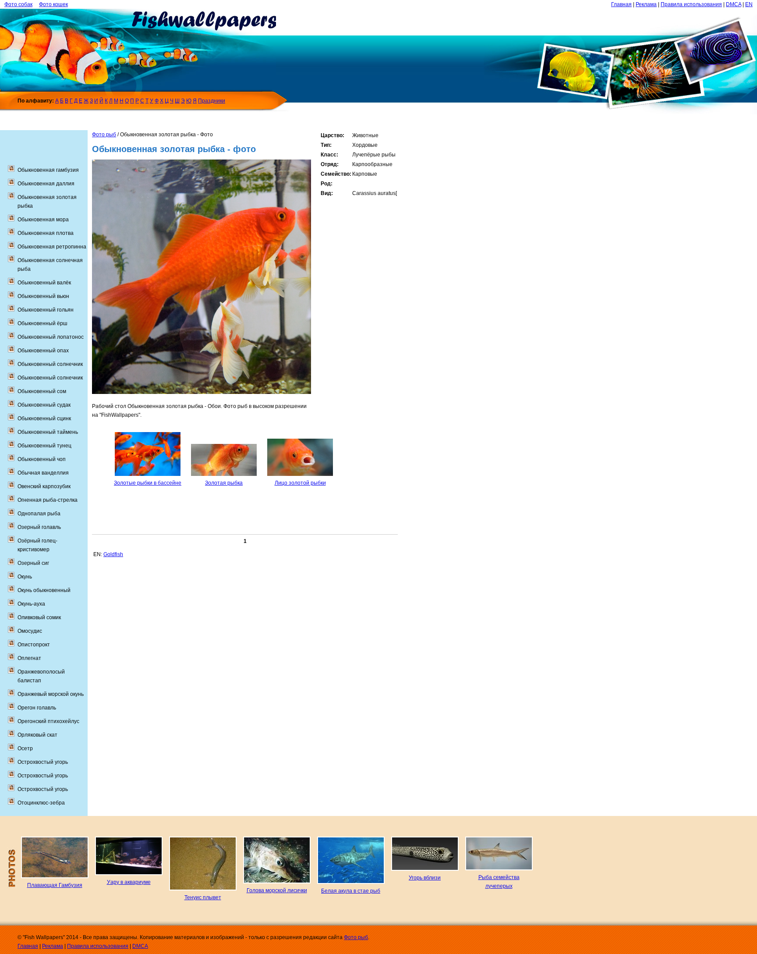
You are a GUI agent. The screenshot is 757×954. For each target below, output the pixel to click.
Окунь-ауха (31, 604)
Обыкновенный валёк (44, 283)
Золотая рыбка (224, 483)
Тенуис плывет (202, 897)
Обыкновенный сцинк (44, 418)
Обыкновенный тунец (44, 446)
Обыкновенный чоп (42, 459)
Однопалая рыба (39, 514)
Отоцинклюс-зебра (41, 803)
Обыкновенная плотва (46, 233)
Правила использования (691, 4)
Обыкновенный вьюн (43, 296)
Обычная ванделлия (43, 473)
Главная (621, 4)
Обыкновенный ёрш (42, 323)
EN (749, 4)
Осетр (25, 748)
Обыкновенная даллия (46, 184)
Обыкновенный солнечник (50, 364)
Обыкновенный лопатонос (51, 337)
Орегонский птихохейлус (48, 721)
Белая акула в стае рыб (350, 891)
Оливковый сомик (39, 617)
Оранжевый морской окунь (51, 694)
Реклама (646, 4)
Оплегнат (29, 658)
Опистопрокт (34, 645)
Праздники (211, 101)
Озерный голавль (39, 527)
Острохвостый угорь (43, 762)
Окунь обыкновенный (44, 590)
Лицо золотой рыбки (300, 483)
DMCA (733, 4)
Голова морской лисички (277, 890)
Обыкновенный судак (44, 405)
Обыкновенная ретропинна (52, 247)
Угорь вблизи (425, 878)
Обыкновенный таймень (48, 432)
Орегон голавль (37, 708)
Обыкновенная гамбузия (48, 170)
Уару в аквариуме (129, 882)
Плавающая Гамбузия (54, 885)
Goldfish (113, 554)
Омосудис (30, 631)
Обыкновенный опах (43, 351)
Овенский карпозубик (44, 486)
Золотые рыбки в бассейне (147, 483)
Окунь (25, 577)
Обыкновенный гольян (46, 310)
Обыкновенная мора (43, 219)
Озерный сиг (33, 563)
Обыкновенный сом (42, 391)
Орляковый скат (37, 735)
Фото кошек (53, 4)
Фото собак (18, 4)
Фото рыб (104, 134)
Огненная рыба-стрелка (48, 500)
